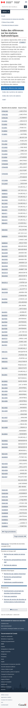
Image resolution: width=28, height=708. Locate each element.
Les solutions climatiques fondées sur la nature (12, 628)
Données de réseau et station (10, 25)
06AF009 (4, 332)
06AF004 (4, 322)
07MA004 (5, 164)
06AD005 (5, 269)
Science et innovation (6, 682)
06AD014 (5, 263)
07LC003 (4, 141)
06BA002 (5, 230)
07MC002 (5, 114)
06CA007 (5, 418)
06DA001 (5, 467)
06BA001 (5, 223)
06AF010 (4, 338)
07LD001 (4, 151)
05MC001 (5, 490)
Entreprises (4, 654)
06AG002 (5, 335)
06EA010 (4, 220)
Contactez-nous (5, 623)
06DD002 (5, 444)
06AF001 (4, 345)
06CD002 (5, 200)
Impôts (2, 661)
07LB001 (4, 134)
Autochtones (4, 684)
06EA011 (4, 213)
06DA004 (5, 470)
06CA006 (5, 401)
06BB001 (5, 190)
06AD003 (5, 276)
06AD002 (5, 259)
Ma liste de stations (10, 565)
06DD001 (5, 447)
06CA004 (5, 391)
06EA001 (4, 210)
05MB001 (5, 526)
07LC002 (4, 144)
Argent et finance (5, 679)
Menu (6, 12)
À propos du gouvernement (7, 641)
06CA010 (5, 421)
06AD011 (5, 289)
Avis (2, 702)
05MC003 (5, 497)
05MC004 (5, 500)
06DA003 (5, 464)
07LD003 (4, 154)
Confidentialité (4, 705)
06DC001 (5, 454)
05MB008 (5, 513)
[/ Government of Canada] (10, 2)
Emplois (3, 646)
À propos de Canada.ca (6, 700)
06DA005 (5, 473)
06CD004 (5, 207)
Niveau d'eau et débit (8, 22)
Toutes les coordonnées (6, 636)
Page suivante (19, 536)
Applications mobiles (6, 697)
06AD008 (5, 292)
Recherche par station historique (15, 574)
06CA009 (5, 411)
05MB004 (5, 506)
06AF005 (4, 319)
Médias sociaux (4, 694)
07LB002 (4, 131)
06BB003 (5, 193)
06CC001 (5, 368)
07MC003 (5, 111)
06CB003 (5, 434)
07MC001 (5, 118)
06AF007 (4, 325)
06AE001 (4, 312)
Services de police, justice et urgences (10, 671)
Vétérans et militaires (6, 687)
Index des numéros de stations (12, 92)
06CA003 (5, 388)
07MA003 (5, 174)
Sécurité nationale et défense (8, 666)
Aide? (4, 100)
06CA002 (5, 408)
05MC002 (5, 503)
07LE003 (4, 121)
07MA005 (5, 167)
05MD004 (5, 493)
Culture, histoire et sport (7, 669)
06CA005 (5, 398)
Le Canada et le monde (6, 676)
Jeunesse (3, 689)
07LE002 (4, 124)
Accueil (3, 16)
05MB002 (5, 520)
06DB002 (5, 441)
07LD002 (4, 147)
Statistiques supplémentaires (13, 582)
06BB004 (5, 243)
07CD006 (5, 180)
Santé (2, 659)
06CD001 (5, 203)
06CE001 (4, 375)
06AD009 (5, 253)
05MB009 (5, 510)
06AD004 (5, 266)
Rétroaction (16, 610)
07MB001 (5, 161)
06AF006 (4, 329)
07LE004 (4, 157)
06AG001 (5, 249)
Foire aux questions (10, 596)
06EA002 (4, 217)
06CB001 (5, 385)
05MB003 (5, 516)
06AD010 (5, 273)
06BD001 (5, 361)
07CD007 (5, 184)
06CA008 (5, 427)
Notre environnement (6, 626)
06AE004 (4, 302)
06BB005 (5, 236)
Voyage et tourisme (5, 651)
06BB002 (5, 197)
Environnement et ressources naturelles (13, 19)
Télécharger (5, 544)
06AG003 (5, 342)
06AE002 (4, 299)
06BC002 (5, 358)
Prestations (3, 656)
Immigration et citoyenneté (7, 649)
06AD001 (5, 246)
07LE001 (4, 128)
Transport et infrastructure (7, 674)
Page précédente (10, 532)
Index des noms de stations (11, 96)
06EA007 (4, 477)
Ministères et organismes (7, 639)
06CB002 (5, 381)
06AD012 (5, 282)
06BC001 (5, 352)
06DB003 (5, 457)
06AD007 (5, 256)
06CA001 (5, 394)
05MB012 (5, 523)
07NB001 (22, 42)
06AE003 (4, 315)
